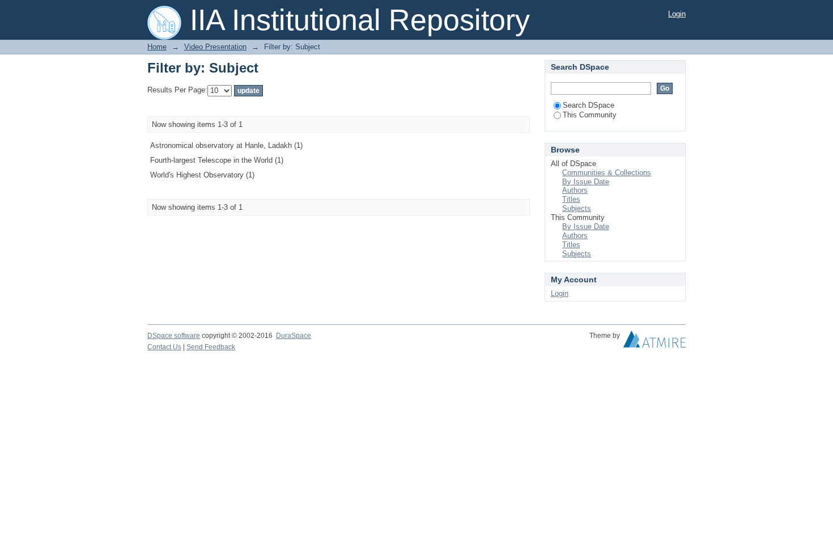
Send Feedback (210, 347)
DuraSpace (293, 336)
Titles (571, 199)
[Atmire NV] (654, 342)
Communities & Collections (606, 172)
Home (157, 47)
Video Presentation (215, 47)
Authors (575, 190)
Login (677, 14)
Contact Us (164, 347)
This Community (590, 115)
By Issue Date (585, 181)
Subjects (576, 208)
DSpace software (173, 336)
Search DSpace (588, 105)
